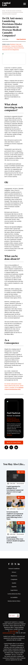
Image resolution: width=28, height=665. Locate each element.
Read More (9, 435)
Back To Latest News (14, 442)
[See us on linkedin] (18, 564)
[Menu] (24, 4)
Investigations (17, 421)
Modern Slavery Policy (14, 601)
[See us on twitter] (15, 564)
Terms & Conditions (14, 568)
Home (3, 10)
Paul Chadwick (21, 39)
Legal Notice (14, 590)
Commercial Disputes (17, 46)
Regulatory (14, 575)
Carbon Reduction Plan (14, 593)
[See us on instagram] (12, 564)
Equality (14, 586)
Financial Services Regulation (10, 49)
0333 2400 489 (14, 631)
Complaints (14, 579)
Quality (14, 583)
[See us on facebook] (8, 564)
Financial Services (19, 48)
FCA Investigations (7, 48)
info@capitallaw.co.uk (9, 632)
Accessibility (14, 597)
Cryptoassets (14, 420)
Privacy (14, 572)
